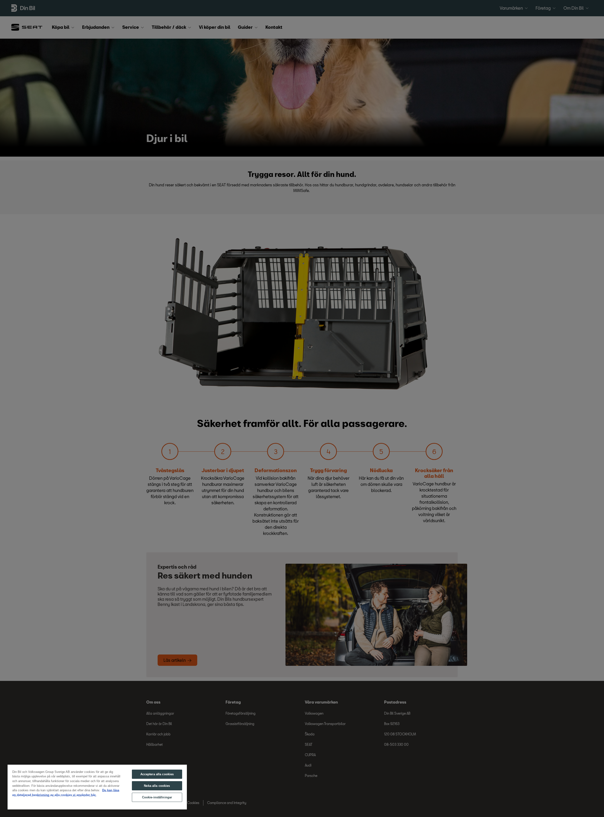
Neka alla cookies (157, 786)
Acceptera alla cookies (157, 774)
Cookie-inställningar (157, 797)
